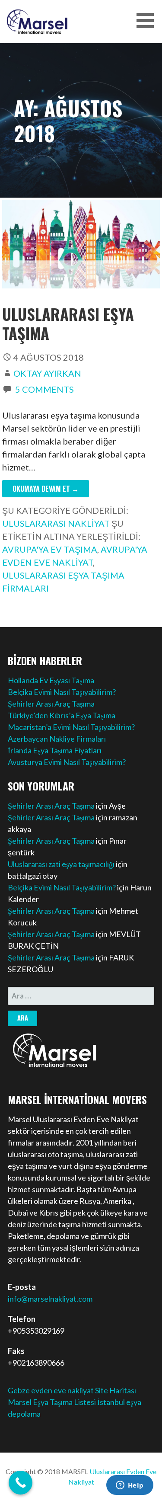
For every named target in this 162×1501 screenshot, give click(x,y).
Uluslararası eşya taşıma (68, 323)
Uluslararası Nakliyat (56, 523)
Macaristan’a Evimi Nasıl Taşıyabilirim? (71, 727)
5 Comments (44, 389)
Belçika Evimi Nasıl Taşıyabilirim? (62, 692)
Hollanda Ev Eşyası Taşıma (51, 680)
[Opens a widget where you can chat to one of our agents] (129, 1486)
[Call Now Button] (20, 1483)
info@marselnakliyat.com (50, 1298)
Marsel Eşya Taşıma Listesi (52, 1402)
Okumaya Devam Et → (46, 488)
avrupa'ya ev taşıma (49, 549)
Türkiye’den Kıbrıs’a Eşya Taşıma (61, 715)
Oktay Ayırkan (47, 373)
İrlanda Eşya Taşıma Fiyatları (55, 750)
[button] (148, 20)
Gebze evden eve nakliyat (51, 1390)
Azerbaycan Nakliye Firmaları (57, 738)
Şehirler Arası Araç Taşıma (51, 703)
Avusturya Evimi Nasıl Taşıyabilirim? (67, 762)
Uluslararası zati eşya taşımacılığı (61, 864)
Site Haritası (115, 1390)
